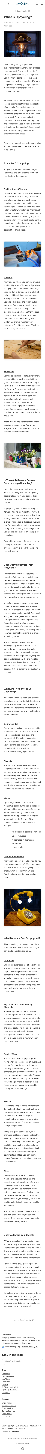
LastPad (5, 1384)
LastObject (17, 1438)
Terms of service (8, 1411)
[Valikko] (3, 3)
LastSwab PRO (8, 1376)
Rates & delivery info (30, 1347)
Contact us (6, 1416)
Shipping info (7, 1403)
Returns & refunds (9, 1405)
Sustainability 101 (23, 11)
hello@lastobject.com (10, 1431)
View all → (6, 1393)
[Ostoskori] (42, 3)
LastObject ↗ (32, 1438)
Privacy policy (7, 1408)
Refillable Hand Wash (10, 1390)
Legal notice (7, 1414)
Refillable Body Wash (10, 1387)
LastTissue (6, 1379)
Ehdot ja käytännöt (22, 1443)
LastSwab (6, 1374)
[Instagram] (22, 1448)
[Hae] (8, 3)
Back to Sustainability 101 (23, 1320)
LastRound (6, 1382)
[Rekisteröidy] (39, 1361)
